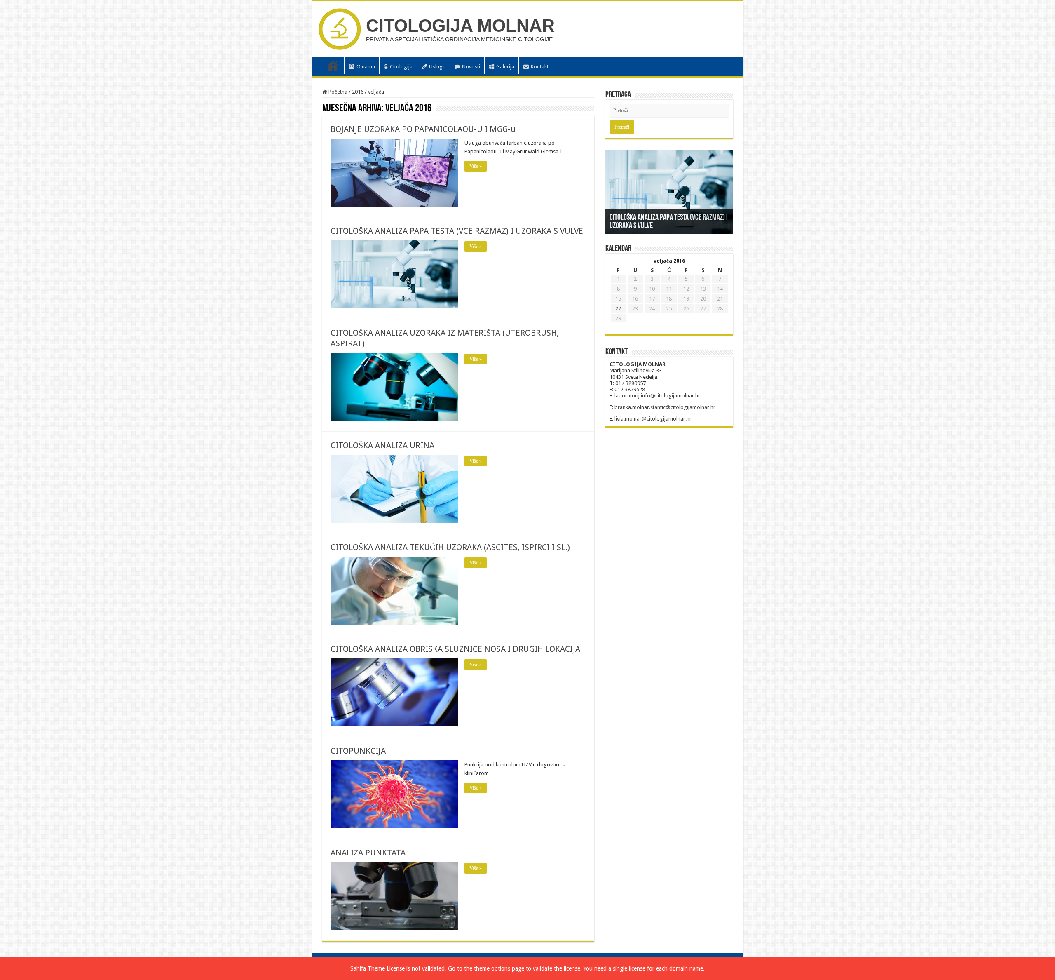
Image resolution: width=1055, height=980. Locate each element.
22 (618, 309)
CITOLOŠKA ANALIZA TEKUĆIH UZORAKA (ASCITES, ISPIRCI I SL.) (450, 547)
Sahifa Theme (367, 968)
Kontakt (540, 66)
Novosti (471, 66)
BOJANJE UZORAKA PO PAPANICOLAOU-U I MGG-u (423, 129)
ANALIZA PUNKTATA (368, 853)
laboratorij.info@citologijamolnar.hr (657, 395)
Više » (475, 166)
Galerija (505, 66)
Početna (333, 65)
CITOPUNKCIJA (358, 751)
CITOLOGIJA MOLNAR (460, 25)
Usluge (437, 66)
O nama (365, 66)
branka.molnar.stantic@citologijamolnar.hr (664, 407)
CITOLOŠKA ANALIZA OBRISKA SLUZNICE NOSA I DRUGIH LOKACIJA (455, 649)
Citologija (401, 66)
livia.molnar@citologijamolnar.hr (653, 419)
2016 (357, 92)
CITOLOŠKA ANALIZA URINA (382, 445)
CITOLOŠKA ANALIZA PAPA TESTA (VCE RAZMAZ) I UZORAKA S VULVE (457, 231)
